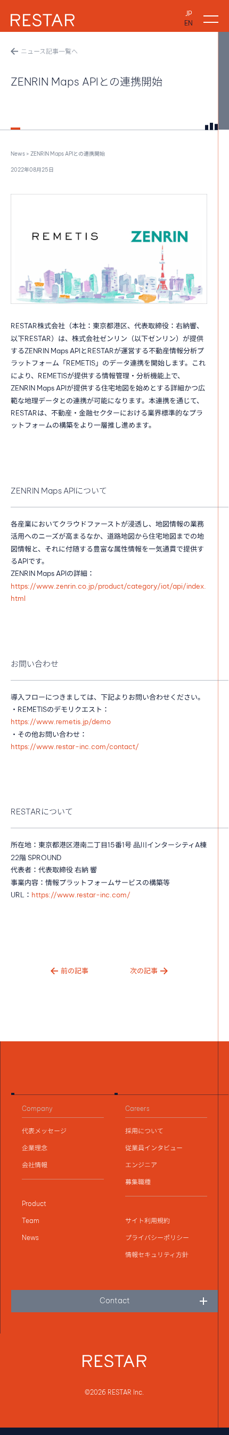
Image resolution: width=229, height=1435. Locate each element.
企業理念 (34, 1148)
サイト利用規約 (147, 1221)
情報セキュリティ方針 (157, 1255)
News (18, 154)
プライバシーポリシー (157, 1238)
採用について (144, 1131)
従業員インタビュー (154, 1148)
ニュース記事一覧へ (49, 51)
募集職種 (138, 1182)
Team (30, 1221)
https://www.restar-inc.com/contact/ (75, 746)
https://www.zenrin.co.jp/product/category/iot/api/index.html (108, 592)
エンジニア (141, 1165)
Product (34, 1204)
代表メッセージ (44, 1131)
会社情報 (34, 1165)
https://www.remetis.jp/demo (61, 721)
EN (188, 23)
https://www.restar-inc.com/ (80, 894)
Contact (115, 1300)
